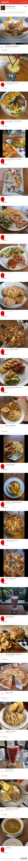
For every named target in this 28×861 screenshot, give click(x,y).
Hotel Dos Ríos (10, 6)
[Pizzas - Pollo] (14, 677)
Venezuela (7, 858)
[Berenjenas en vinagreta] (14, 31)
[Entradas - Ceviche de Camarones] (14, 487)
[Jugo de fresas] (14, 755)
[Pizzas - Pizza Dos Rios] (14, 334)
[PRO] (2, 161)
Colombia (2, 858)
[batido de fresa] (14, 601)
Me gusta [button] (5, 50)
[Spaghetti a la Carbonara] (14, 793)
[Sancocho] (14, 832)
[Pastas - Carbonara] (14, 410)
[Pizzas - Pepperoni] (14, 563)
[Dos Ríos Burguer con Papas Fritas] (14, 144)
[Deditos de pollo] (14, 449)
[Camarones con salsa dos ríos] (14, 372)
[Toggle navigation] (25, 2)
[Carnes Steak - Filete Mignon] (14, 106)
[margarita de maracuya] (14, 68)
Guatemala (12, 858)
